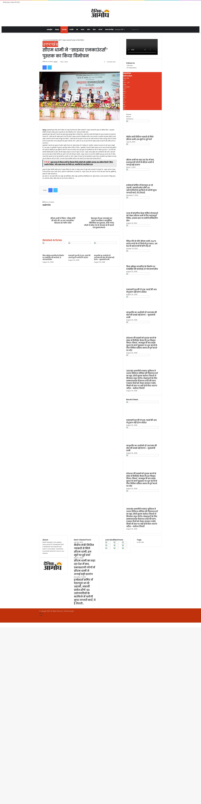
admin (55, 62)
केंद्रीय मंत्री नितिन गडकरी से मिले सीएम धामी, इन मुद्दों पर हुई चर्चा (139, 138)
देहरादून (57, 29)
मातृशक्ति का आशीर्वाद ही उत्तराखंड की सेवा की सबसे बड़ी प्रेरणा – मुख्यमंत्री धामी (104, 257)
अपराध (82, 29)
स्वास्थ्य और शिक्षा (109, 29)
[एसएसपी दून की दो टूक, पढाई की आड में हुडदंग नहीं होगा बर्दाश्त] (79, 243)
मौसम (94, 29)
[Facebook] (45, 67)
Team (41, 615)
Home (45, 40)
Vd (137, 542)
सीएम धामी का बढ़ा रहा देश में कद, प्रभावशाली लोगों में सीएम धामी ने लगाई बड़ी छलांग (140, 162)
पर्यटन (88, 29)
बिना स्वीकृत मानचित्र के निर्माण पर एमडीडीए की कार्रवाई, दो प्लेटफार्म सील (53, 257)
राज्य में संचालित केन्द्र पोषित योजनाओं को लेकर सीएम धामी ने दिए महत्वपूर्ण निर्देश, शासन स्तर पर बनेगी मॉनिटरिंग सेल (142, 217)
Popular (128, 114)
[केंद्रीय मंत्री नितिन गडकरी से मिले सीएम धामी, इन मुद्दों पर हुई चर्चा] (137, 121)
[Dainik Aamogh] (100, 13)
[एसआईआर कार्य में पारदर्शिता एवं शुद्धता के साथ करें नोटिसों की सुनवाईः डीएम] (124, 548)
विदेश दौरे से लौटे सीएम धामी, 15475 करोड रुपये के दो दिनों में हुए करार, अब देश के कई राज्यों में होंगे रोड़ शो (141, 243)
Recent (128, 116)
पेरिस (143, 542)
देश (77, 29)
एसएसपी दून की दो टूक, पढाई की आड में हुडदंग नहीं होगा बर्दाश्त (79, 256)
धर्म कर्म (100, 29)
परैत (139, 542)
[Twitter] (50, 67)
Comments (129, 119)
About (41, 613)
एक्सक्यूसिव (49, 29)
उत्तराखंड (64, 29)
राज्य (48, 40)
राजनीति (71, 29)
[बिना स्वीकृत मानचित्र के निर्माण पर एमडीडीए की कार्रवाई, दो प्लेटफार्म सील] (54, 243)
